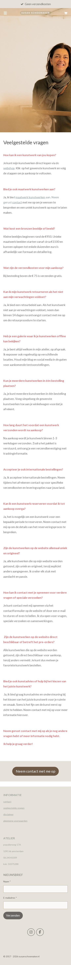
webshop (9, 168)
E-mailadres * (10, 897)
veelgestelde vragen (13, 808)
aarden (23, 820)
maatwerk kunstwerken (30, 197)
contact (17, 202)
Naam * (7, 881)
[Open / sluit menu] (5, 13)
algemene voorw (11, 820)
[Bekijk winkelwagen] (65, 13)
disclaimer (8, 814)
